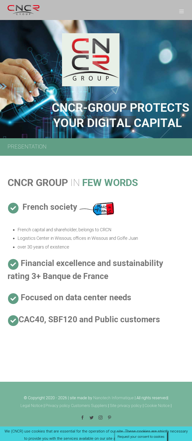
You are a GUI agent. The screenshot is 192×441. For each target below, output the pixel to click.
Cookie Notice (157, 405)
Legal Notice (31, 405)
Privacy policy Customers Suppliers (76, 405)
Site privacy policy (126, 405)
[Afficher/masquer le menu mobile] (181, 11)
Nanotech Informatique (113, 398)
